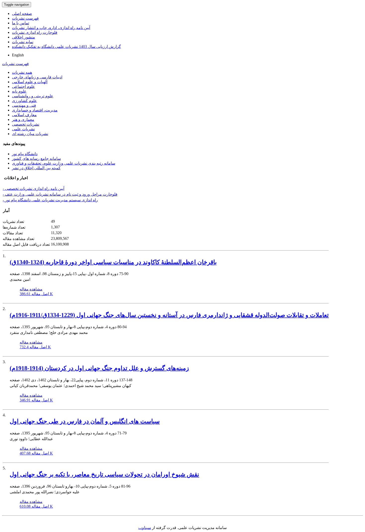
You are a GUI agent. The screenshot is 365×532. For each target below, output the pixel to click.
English (18, 55)
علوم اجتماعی (23, 86)
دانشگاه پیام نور (24, 154)
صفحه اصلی (22, 13)
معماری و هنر (23, 119)
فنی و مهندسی (24, 105)
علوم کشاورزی (24, 101)
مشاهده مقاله (31, 289)
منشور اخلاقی (23, 37)
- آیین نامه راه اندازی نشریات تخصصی (33, 188)
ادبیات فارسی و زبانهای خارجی (37, 77)
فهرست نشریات (25, 18)
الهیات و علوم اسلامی (29, 82)
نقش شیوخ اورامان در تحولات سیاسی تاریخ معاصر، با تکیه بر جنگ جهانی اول (104, 474)
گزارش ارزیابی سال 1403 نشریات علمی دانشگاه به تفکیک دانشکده (66, 46)
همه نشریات (22, 72)
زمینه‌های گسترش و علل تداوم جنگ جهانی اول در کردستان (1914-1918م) (99, 368)
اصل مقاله (36, 294)
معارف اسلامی (24, 115)
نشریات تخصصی (25, 124)
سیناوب (144, 528)
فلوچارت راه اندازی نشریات (34, 32)
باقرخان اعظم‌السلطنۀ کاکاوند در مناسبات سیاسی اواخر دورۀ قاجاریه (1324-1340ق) (113, 262)
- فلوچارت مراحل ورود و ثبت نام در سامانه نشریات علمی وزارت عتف (60, 194)
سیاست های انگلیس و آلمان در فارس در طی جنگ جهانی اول (85, 421)
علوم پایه (19, 91)
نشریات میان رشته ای (30, 134)
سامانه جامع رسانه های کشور (36, 158)
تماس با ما (20, 23)
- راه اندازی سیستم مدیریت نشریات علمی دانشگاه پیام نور (50, 200)
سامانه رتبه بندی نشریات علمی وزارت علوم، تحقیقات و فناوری (63, 163)
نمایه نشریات (22, 42)
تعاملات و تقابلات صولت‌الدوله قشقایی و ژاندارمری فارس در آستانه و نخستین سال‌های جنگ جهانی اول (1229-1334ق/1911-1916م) (169, 315)
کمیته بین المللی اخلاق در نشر (36, 168)
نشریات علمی (23, 129)
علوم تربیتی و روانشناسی (32, 96)
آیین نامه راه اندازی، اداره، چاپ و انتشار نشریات (51, 28)
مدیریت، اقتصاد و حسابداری (35, 110)
